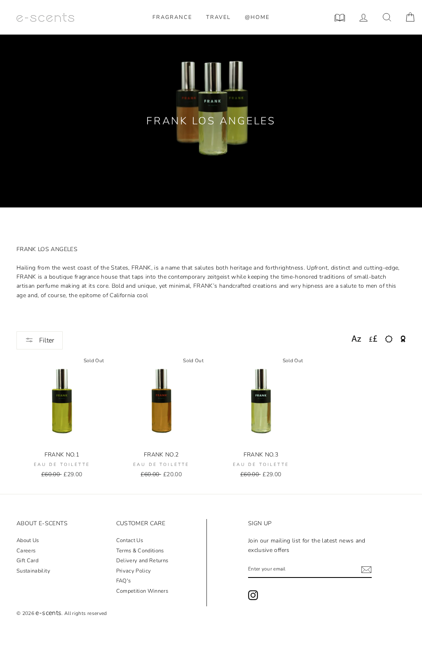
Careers (25, 550)
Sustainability (33, 571)
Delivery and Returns (142, 560)
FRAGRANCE (172, 17)
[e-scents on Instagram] (253, 595)
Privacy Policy (133, 571)
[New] (388, 338)
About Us (27, 540)
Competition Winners (142, 591)
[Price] (373, 338)
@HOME (257, 17)
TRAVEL (218, 17)
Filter (46, 340)
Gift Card (27, 560)
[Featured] (403, 338)
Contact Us (129, 540)
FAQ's (123, 580)
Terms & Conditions (140, 550)
